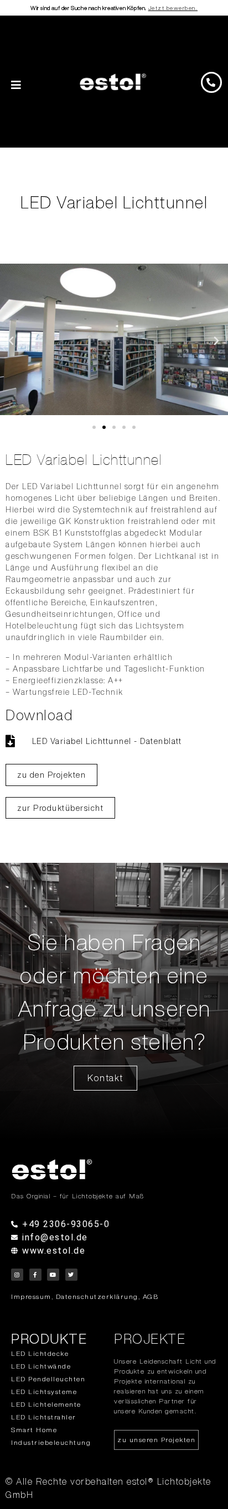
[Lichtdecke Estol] (114, 1169)
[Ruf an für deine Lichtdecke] (211, 82)
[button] (12, 341)
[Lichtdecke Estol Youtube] (53, 1275)
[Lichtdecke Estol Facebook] (35, 1275)
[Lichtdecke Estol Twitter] (71, 1275)
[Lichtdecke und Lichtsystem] (113, 82)
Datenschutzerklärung (97, 1296)
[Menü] (16, 85)
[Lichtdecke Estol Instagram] (17, 1275)
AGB (151, 1296)
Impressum (31, 1296)
